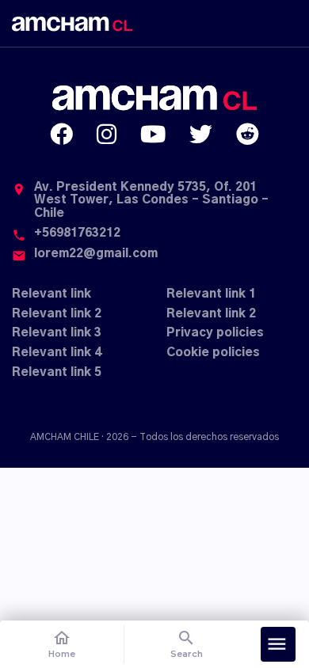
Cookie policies (213, 353)
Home (61, 643)
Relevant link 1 (211, 294)
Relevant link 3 (56, 333)
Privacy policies (215, 333)
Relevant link (51, 294)
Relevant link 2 (56, 314)
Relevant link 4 (56, 353)
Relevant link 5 (56, 372)
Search (186, 643)
